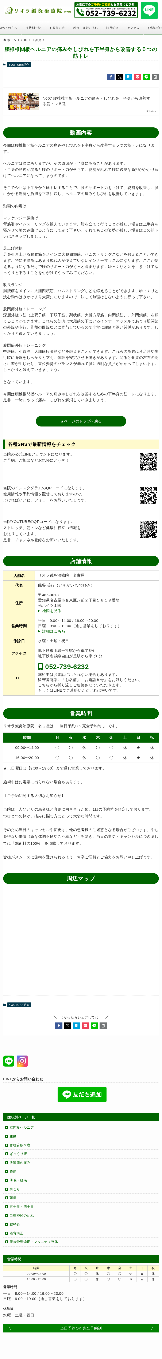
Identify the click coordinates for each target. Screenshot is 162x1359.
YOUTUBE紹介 (18, 64)
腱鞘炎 (14, 1224)
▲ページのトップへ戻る (81, 421)
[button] (111, 77)
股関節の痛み (19, 1162)
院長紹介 (112, 27)
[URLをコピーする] (155, 77)
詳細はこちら (53, 631)
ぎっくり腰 (18, 1154)
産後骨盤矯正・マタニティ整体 (33, 1242)
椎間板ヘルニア (21, 1127)
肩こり (14, 1189)
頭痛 (12, 1198)
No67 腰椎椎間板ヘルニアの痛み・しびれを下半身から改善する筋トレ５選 (96, 101)
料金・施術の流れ (85, 27)
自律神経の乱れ (21, 1215)
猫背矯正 (16, 1233)
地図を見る (51, 611)
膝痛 (12, 1171)
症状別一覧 (33, 27)
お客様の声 (57, 27)
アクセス (133, 27)
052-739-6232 (66, 666)
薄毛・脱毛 (18, 1180)
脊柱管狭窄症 (19, 1145)
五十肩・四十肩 (21, 1206)
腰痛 (12, 1136)
